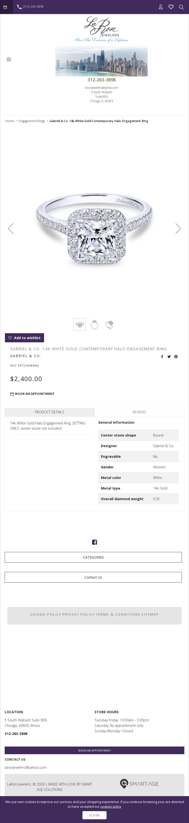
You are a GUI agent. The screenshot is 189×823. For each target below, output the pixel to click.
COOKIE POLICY (46, 614)
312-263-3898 (102, 80)
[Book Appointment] (6, 7)
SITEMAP (150, 614)
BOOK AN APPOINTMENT (94, 750)
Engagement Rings (32, 121)
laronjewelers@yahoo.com (101, 88)
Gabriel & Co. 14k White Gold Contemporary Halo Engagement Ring (99, 121)
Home (9, 121)
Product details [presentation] (49, 412)
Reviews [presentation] (139, 412)
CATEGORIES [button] (93, 557)
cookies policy (110, 806)
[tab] (49, 412)
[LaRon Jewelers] (101, 29)
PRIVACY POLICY (79, 614)
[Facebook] (94, 543)
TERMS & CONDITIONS (118, 614)
